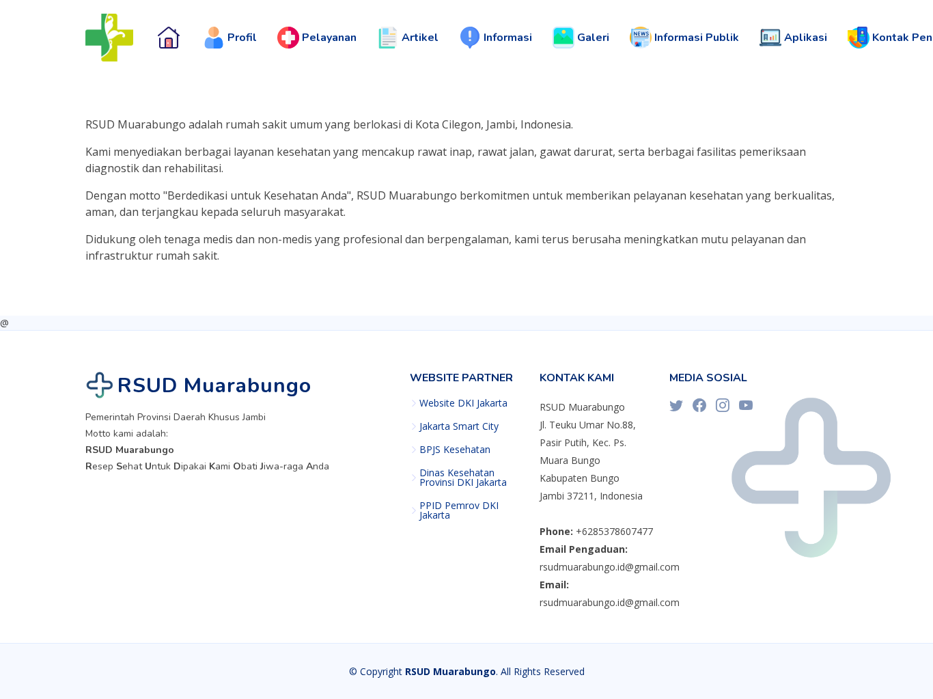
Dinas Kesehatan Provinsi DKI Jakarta (463, 477)
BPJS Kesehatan (454, 449)
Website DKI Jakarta (463, 403)
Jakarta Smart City (459, 426)
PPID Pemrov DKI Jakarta (459, 510)
